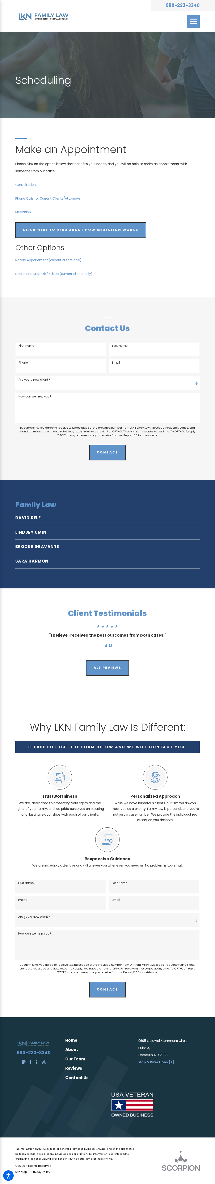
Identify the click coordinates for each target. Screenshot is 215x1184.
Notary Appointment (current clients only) (48, 260)
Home (71, 1040)
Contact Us (77, 1078)
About (71, 1049)
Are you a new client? (34, 379)
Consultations (26, 185)
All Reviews (107, 667)
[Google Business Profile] (24, 1062)
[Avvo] (44, 1062)
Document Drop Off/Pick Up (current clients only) (53, 274)
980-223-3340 (183, 5)
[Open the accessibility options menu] (8, 1175)
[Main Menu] (193, 21)
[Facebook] (30, 1062)
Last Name (120, 346)
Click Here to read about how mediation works (81, 230)
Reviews (73, 1068)
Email (116, 362)
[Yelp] (37, 1062)
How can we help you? (34, 396)
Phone (23, 362)
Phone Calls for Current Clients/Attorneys (48, 198)
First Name (26, 346)
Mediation (23, 212)
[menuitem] (107, 518)
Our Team (75, 1059)
